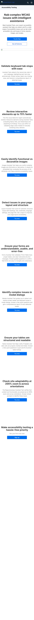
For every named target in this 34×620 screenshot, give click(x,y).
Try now (17, 84)
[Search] (28, 2)
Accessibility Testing (9, 7)
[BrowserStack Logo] (8, 2)
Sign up (17, 437)
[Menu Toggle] (31, 2)
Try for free (17, 39)
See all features (17, 44)
